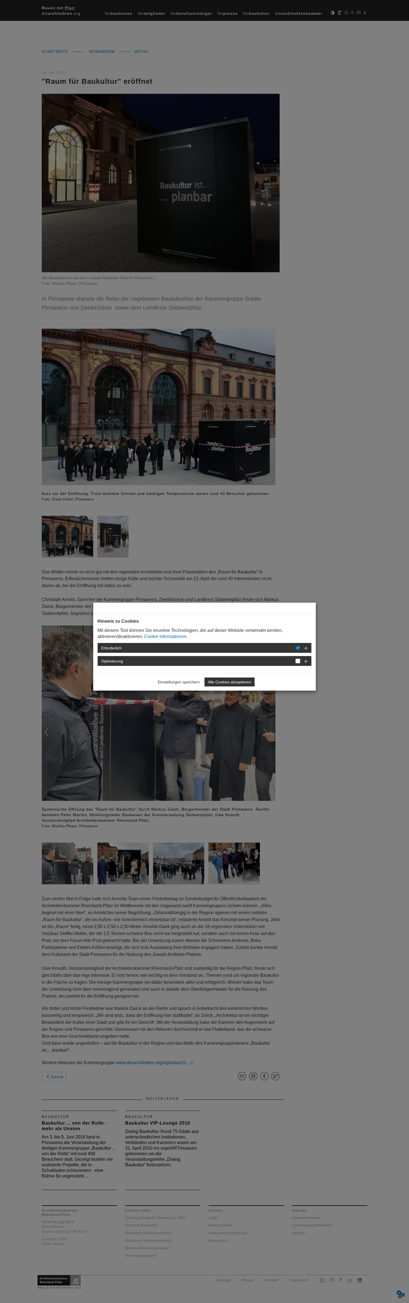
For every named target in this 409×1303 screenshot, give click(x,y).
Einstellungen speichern (179, 682)
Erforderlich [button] (111, 648)
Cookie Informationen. (166, 636)
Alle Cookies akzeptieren (229, 682)
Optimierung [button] (112, 661)
